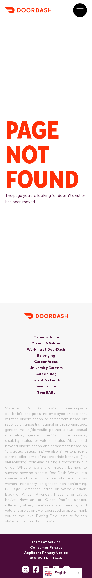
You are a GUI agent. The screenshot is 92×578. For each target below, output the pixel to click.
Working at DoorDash (46, 349)
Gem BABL (46, 392)
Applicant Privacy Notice (46, 553)
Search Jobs (46, 386)
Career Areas (46, 362)
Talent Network (46, 380)
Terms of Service (46, 542)
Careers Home (46, 337)
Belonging (46, 355)
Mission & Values (46, 343)
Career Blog (46, 374)
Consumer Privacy (46, 547)
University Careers (46, 368)
